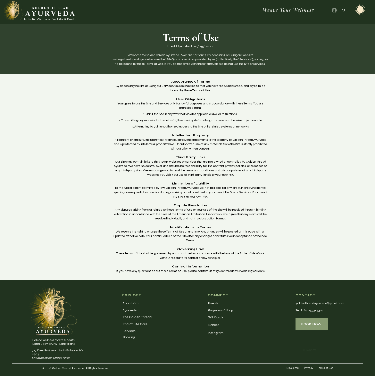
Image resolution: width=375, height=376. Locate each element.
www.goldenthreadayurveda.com (136, 59)
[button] (360, 9)
